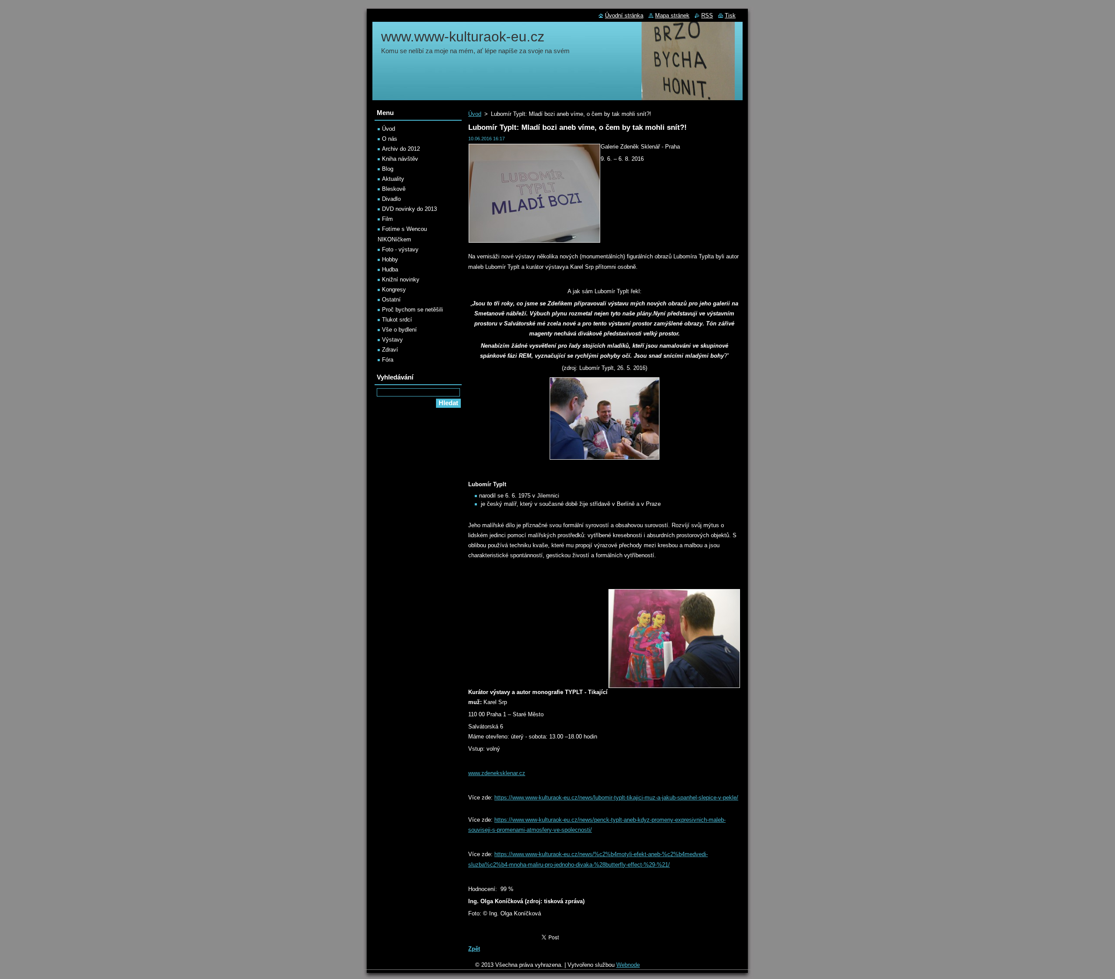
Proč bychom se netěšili (412, 309)
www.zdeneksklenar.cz (496, 773)
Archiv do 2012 (401, 149)
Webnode (628, 965)
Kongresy (394, 289)
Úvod (474, 114)
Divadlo (391, 199)
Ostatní (391, 299)
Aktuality (393, 179)
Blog (387, 169)
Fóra (387, 359)
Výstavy (392, 339)
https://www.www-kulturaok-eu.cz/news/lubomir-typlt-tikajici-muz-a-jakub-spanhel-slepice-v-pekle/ (616, 797)
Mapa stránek (672, 15)
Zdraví (390, 349)
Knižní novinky (400, 279)
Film (387, 219)
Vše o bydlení (399, 329)
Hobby (390, 259)
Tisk (730, 15)
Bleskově (393, 189)
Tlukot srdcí (397, 319)
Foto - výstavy (400, 249)
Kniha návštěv (400, 159)
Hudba (390, 269)
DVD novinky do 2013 (409, 209)
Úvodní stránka (624, 15)
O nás (389, 139)
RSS (707, 15)
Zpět (474, 948)
